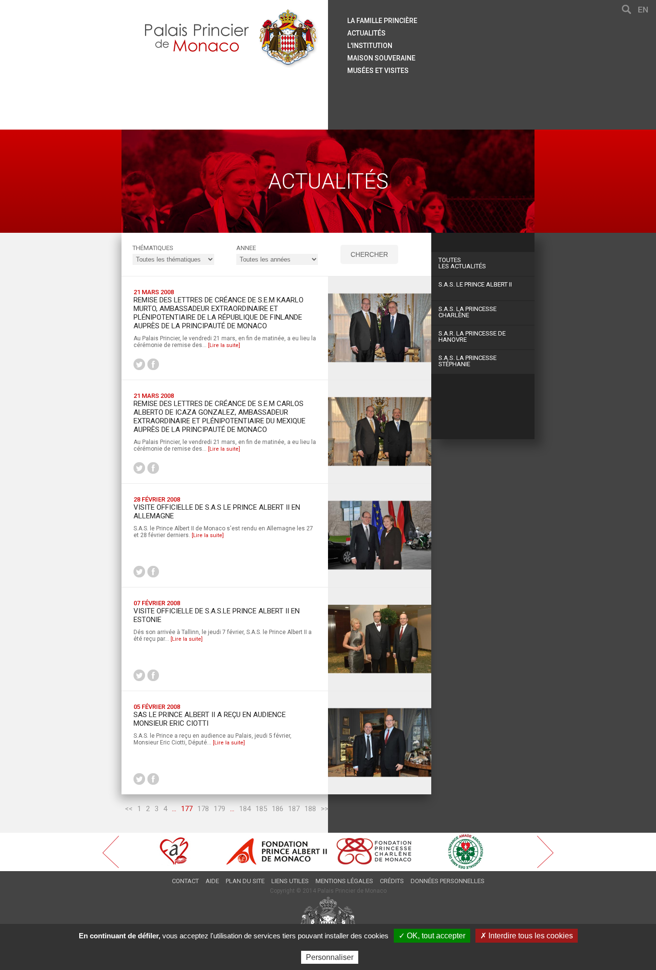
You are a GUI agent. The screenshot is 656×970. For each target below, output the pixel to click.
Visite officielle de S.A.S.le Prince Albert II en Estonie (217, 615)
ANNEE (246, 247)
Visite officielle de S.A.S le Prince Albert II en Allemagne (217, 511)
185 (261, 808)
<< (129, 808)
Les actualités (462, 263)
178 (203, 808)
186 (277, 808)
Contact (185, 881)
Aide (212, 881)
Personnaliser (329, 957)
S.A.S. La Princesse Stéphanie (467, 361)
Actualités (366, 33)
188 (310, 808)
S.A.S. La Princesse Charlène (467, 312)
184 (245, 808)
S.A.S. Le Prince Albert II (475, 284)
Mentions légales (344, 881)
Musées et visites (378, 70)
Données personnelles (448, 881)
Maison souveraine (381, 58)
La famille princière (382, 20)
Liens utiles (290, 881)
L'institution (369, 45)
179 (219, 808)
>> (324, 808)
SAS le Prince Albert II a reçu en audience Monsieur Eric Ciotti (210, 719)
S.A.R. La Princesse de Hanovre (472, 336)
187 (294, 808)
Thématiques (153, 247)
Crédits (392, 881)
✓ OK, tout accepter (432, 936)
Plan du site (245, 881)
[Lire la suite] (224, 345)
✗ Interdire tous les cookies (526, 936)
